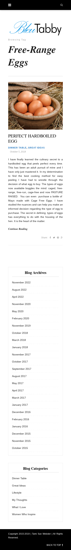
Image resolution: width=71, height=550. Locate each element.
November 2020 (21, 304)
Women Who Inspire (24, 514)
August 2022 (19, 289)
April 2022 (18, 296)
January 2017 (20, 404)
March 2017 (19, 397)
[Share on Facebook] (50, 237)
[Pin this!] (58, 237)
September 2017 (21, 368)
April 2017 (18, 390)
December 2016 (21, 412)
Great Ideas (36, 147)
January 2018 (20, 347)
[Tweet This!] (54, 237)
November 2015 (21, 440)
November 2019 (21, 325)
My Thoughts (19, 499)
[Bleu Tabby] (35, 28)
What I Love (19, 507)
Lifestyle (16, 492)
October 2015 (20, 448)
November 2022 (21, 282)
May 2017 (17, 383)
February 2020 (20, 318)
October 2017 (20, 361)
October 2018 (20, 332)
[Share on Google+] (62, 237)
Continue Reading (17, 229)
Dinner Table (17, 147)
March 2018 (19, 340)
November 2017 (21, 354)
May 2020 (17, 311)
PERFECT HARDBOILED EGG (32, 138)
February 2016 (20, 419)
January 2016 (20, 426)
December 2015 (21, 433)
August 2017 (19, 376)
